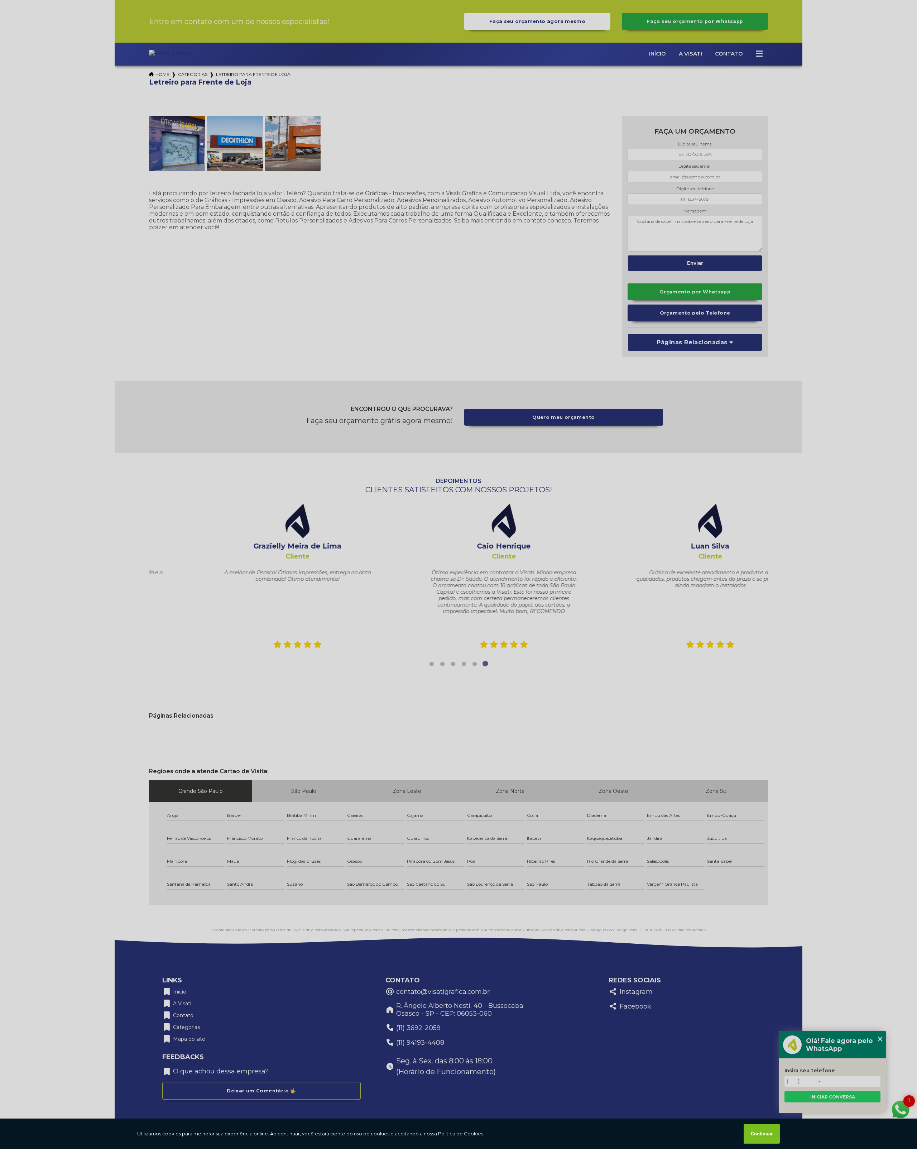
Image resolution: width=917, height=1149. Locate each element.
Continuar (762, 1133)
